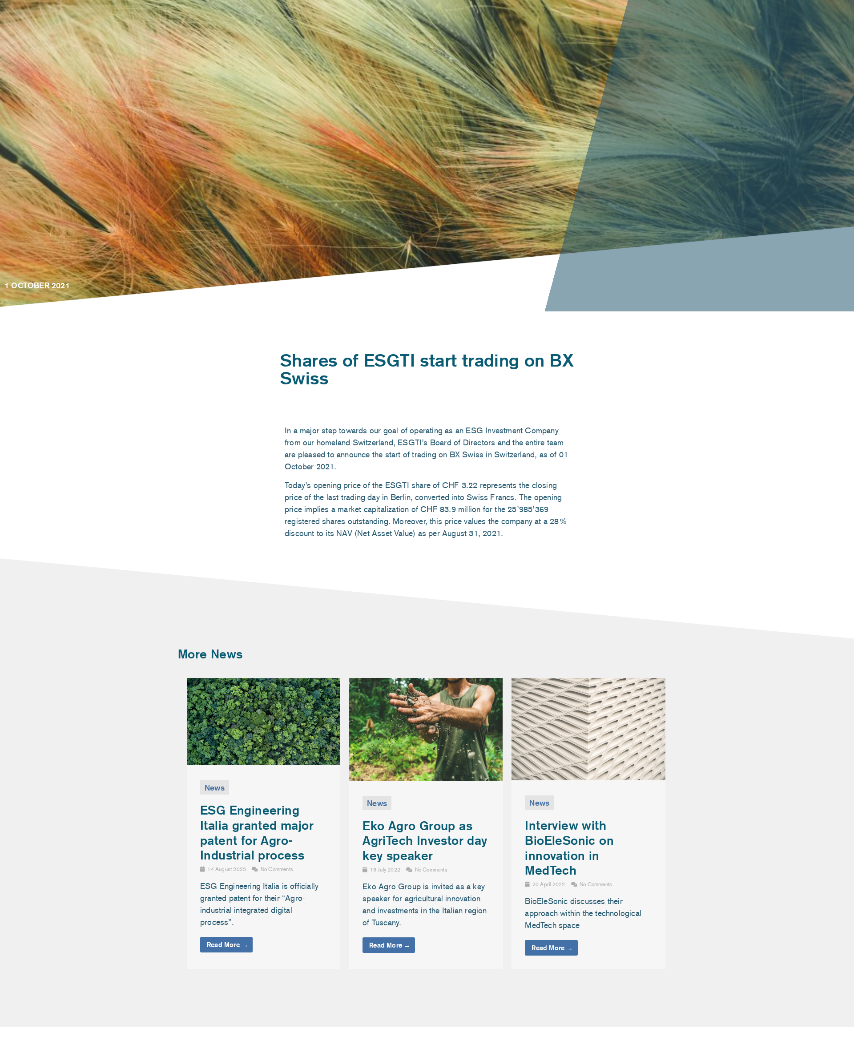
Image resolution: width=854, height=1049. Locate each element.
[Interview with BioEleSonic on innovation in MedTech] (588, 777)
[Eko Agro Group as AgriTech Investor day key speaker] (426, 778)
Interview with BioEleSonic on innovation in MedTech (569, 847)
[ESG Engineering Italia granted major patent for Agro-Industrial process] (263, 762)
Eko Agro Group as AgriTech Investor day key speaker (425, 840)
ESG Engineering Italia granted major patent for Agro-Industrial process (257, 832)
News (215, 787)
